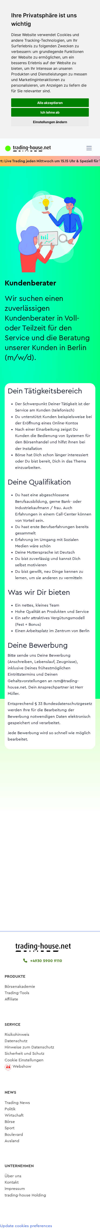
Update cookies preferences (26, 1226)
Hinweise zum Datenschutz (29, 1047)
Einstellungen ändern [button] (50, 122)
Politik (10, 1109)
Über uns (13, 1176)
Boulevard (14, 1134)
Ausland (12, 1141)
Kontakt (12, 1182)
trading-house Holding (25, 1195)
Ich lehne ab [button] (50, 112)
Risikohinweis (17, 1035)
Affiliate (11, 999)
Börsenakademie (20, 986)
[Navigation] (89, 148)
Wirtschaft (14, 1115)
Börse (10, 1122)
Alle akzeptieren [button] (50, 103)
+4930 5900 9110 (45, 961)
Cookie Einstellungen (24, 1060)
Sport (9, 1128)
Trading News (17, 1103)
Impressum (15, 1189)
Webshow (22, 1066)
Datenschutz (16, 1041)
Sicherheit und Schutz (24, 1053)
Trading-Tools (17, 993)
